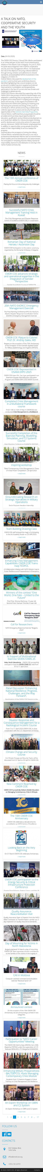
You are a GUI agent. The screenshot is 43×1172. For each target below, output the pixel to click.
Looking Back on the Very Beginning (21, 849)
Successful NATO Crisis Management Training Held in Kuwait (21, 212)
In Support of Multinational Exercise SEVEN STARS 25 (21, 657)
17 (38, 1117)
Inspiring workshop (21, 465)
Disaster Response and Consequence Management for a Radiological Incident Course (21, 723)
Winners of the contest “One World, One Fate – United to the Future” (21, 595)
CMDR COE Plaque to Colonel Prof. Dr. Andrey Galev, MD (21, 338)
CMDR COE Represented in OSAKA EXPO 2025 (21, 370)
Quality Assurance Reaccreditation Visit (21, 912)
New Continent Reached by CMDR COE (21, 785)
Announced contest (21, 1007)
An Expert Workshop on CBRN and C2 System (21, 1104)
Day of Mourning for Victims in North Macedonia (21, 944)
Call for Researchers (21, 624)
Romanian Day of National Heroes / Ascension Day (21, 243)
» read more (21, 187)
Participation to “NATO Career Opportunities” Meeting (21, 1040)
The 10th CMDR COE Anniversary (21, 817)
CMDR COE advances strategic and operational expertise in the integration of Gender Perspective (21, 278)
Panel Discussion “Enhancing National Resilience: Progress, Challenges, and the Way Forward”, (21, 692)
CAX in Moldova (21, 975)
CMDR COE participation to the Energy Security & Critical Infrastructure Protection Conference (21, 883)
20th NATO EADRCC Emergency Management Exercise (21, 307)
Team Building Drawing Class (21, 529)
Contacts (37, 1170)
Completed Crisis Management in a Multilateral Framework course (21, 404)
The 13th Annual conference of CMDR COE (21, 179)
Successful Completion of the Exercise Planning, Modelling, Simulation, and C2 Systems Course (21, 437)
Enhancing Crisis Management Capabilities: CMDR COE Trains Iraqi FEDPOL (21, 563)
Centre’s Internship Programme (27, 112)
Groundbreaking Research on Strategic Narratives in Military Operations (21, 499)
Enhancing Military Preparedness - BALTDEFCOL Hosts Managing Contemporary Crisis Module (21, 1073)
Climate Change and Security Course (21, 753)
